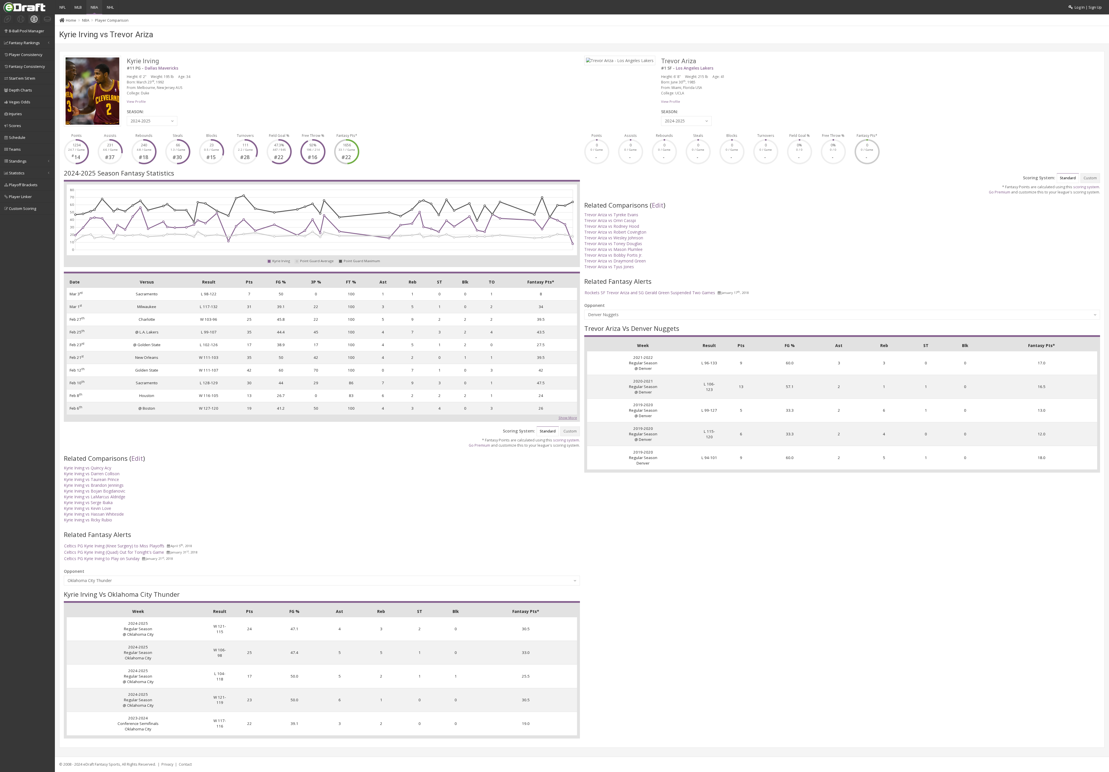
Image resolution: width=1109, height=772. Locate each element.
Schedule (17, 137)
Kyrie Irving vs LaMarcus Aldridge (94, 496)
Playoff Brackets (23, 184)
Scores (15, 125)
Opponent (74, 571)
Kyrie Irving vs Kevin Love (87, 508)
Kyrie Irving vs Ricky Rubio (88, 520)
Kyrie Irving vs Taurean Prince (91, 479)
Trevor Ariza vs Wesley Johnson (613, 237)
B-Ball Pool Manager (26, 30)
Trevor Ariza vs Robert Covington (615, 232)
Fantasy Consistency (27, 66)
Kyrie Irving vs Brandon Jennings (94, 485)
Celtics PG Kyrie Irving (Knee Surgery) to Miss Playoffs (114, 546)
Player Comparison (112, 20)
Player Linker (20, 196)
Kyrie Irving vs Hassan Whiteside (94, 514)
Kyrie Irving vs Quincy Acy (87, 468)
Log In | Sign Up (1087, 7)
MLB (78, 7)
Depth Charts (20, 90)
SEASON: (135, 111)
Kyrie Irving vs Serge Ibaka (88, 502)
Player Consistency (25, 54)
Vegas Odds (19, 102)
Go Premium (479, 445)
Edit (137, 458)
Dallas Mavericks (161, 68)
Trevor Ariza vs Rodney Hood (611, 226)
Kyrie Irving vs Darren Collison (92, 473)
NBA (94, 7)
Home (71, 20)
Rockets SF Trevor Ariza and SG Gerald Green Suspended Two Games (650, 292)
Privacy (167, 764)
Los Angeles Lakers (694, 68)
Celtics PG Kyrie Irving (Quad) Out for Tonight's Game (114, 552)
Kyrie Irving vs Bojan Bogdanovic (94, 491)
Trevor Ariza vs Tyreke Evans (611, 214)
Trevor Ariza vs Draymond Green (615, 261)
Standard (548, 431)
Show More (568, 417)
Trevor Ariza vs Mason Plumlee (613, 249)
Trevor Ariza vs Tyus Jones (609, 266)
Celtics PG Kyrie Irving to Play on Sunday (101, 558)
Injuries (15, 113)
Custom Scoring (22, 208)
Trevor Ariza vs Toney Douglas (613, 243)
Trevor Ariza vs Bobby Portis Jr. (613, 255)
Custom (570, 431)
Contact (185, 764)
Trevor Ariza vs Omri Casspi (610, 220)
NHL (110, 7)
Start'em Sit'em (22, 78)
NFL (62, 7)
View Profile (136, 101)
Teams (15, 149)
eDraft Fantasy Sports (101, 764)
